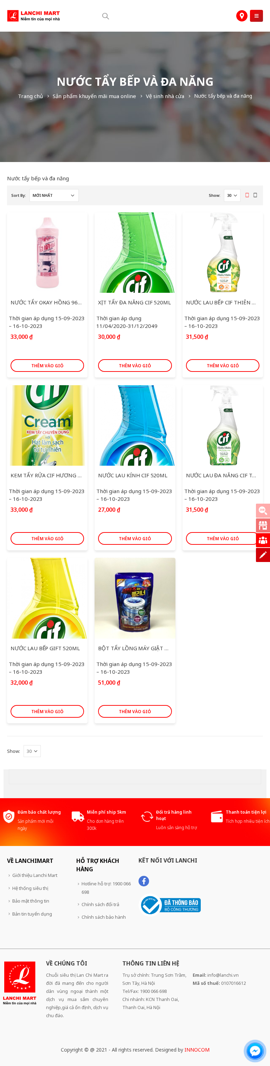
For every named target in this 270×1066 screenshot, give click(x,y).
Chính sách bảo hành (104, 917)
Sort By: (18, 195)
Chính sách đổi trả (100, 904)
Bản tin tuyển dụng (32, 914)
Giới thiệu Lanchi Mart (34, 875)
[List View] (255, 195)
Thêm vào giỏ (47, 366)
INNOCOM (197, 1049)
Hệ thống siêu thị (30, 888)
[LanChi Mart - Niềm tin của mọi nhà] (33, 16)
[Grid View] (247, 195)
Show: (214, 195)
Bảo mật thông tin (30, 901)
